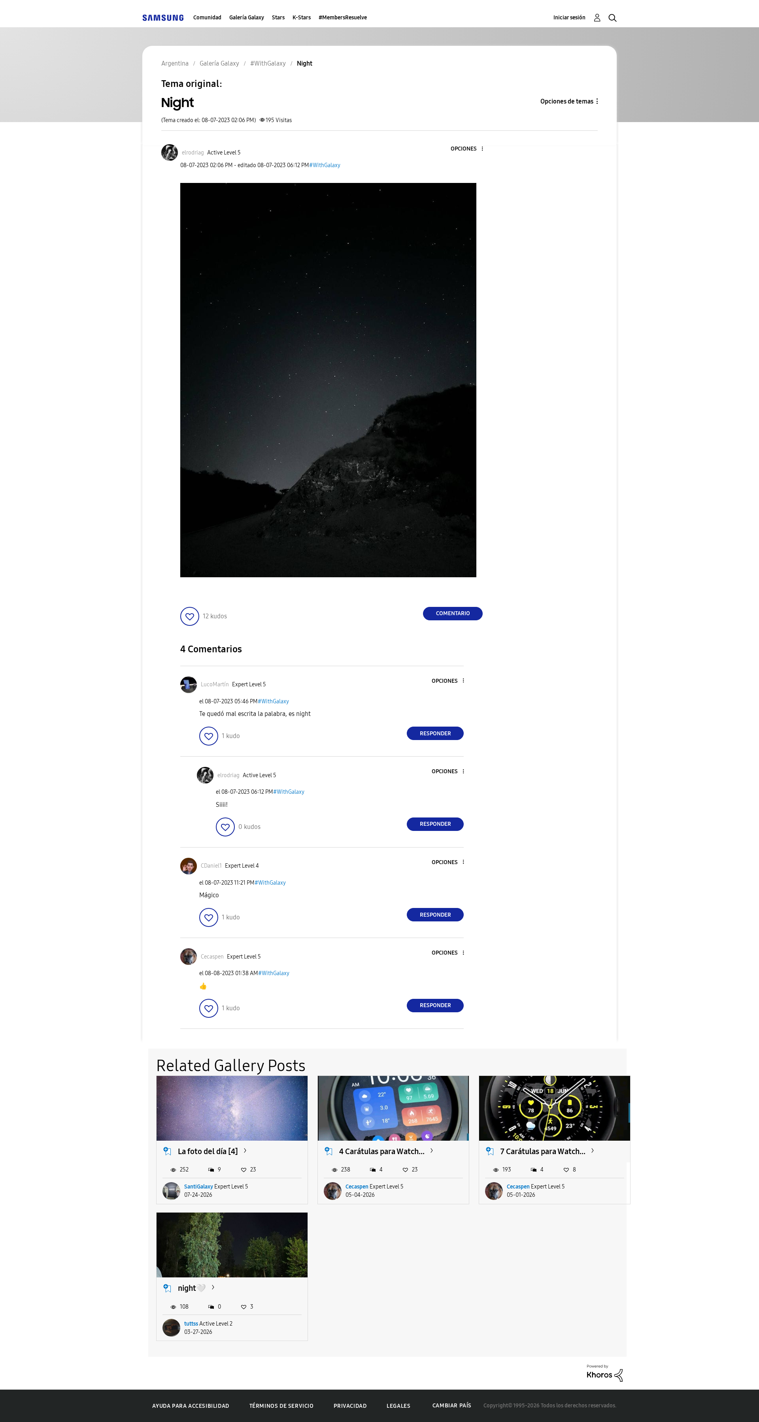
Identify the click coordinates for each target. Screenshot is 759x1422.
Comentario (453, 613)
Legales (398, 1406)
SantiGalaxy (198, 1186)
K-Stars (302, 17)
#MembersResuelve (343, 17)
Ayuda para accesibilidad (190, 1406)
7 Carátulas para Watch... (542, 1151)
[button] (469, 149)
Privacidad (350, 1406)
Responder (435, 733)
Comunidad (207, 17)
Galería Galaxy (246, 17)
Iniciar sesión (569, 17)
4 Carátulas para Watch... (382, 1151)
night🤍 (192, 1288)
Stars (278, 17)
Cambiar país (452, 1405)
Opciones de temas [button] (566, 101)
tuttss (191, 1323)
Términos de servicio (281, 1406)
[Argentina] (162, 17)
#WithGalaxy (324, 165)
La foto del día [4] (208, 1151)
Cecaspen (357, 1186)
